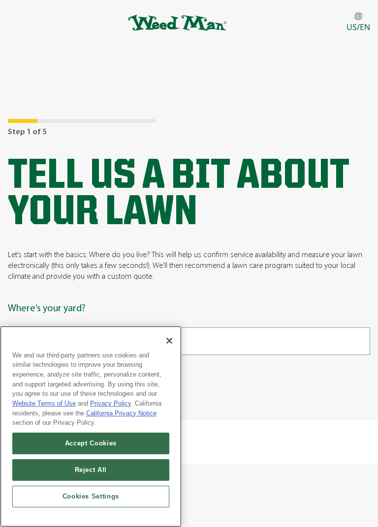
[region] (91, 426)
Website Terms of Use (44, 403)
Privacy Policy (110, 403)
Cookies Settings (91, 496)
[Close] (169, 340)
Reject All (91, 469)
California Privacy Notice (121, 413)
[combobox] (189, 341)
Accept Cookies (91, 443)
